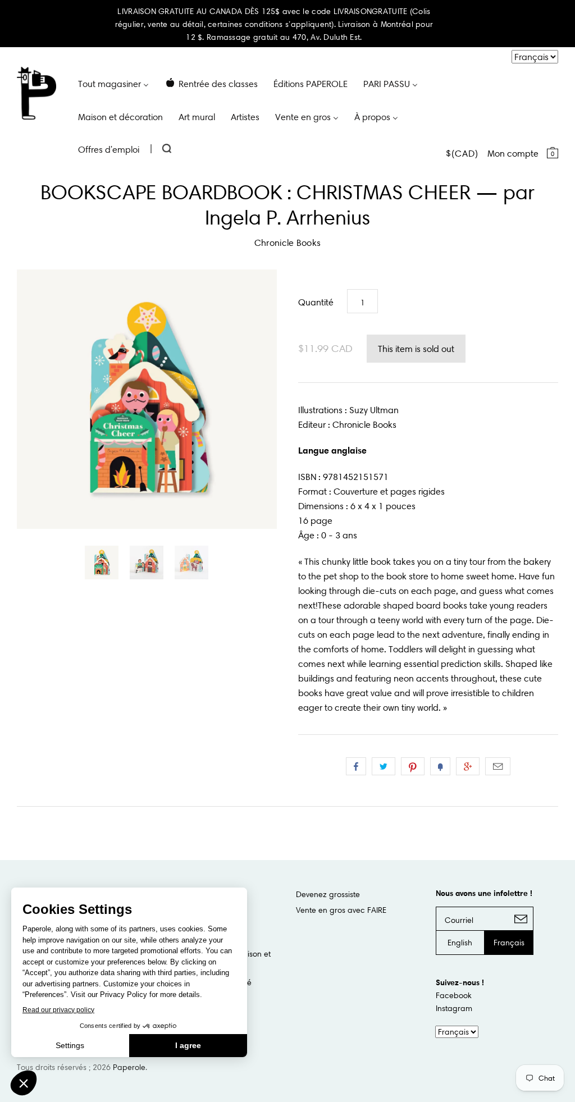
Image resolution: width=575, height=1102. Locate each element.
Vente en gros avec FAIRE (341, 910)
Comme (356, 766)
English (460, 943)
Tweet (383, 766)
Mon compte (513, 153)
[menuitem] (113, 83)
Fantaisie (440, 766)
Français (509, 943)
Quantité (316, 302)
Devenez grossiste (328, 894)
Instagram (454, 1008)
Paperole (129, 1067)
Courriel (497, 766)
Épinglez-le (413, 766)
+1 (468, 766)
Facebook (454, 995)
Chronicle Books (287, 242)
